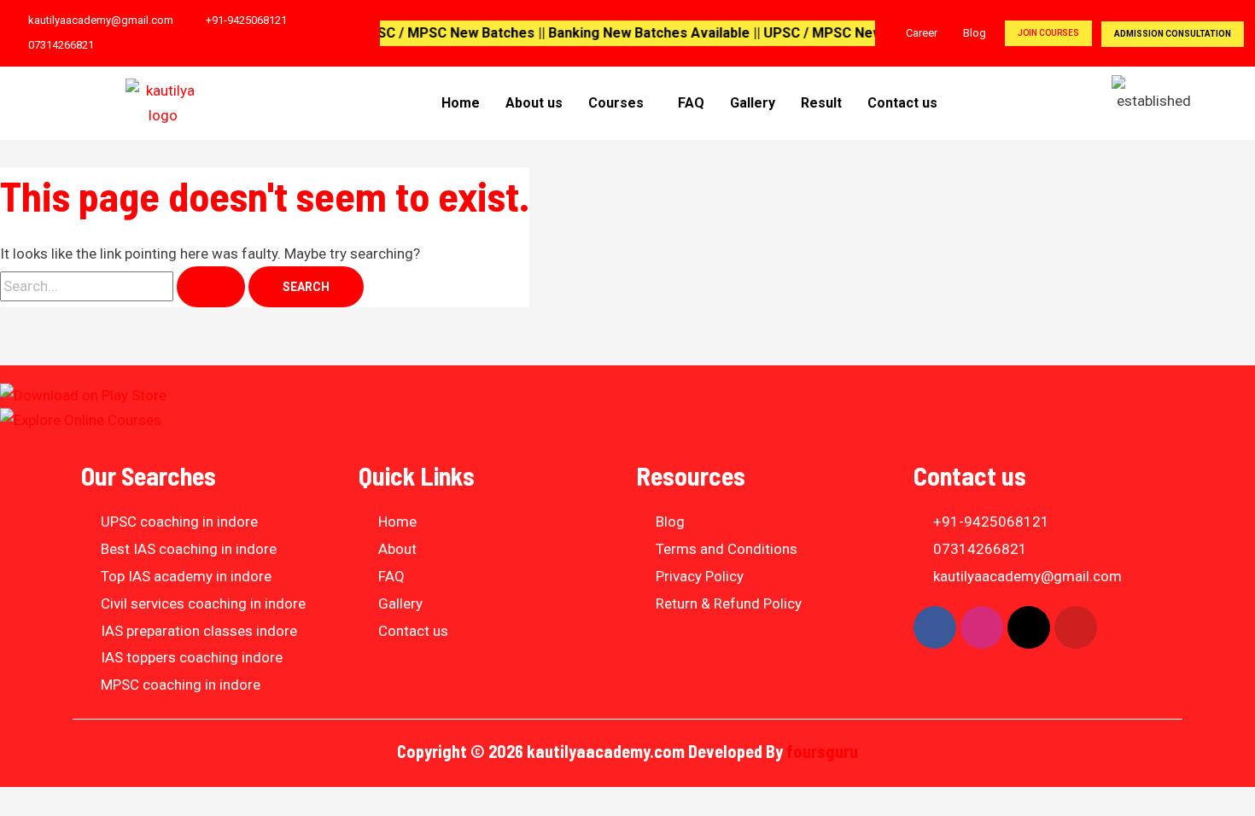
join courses (1048, 33)
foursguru (822, 751)
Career (921, 32)
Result (821, 103)
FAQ (691, 103)
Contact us (902, 103)
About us (534, 103)
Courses (616, 103)
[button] (620, 103)
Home (460, 103)
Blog (974, 32)
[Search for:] (124, 285)
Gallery (752, 103)
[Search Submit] (211, 286)
